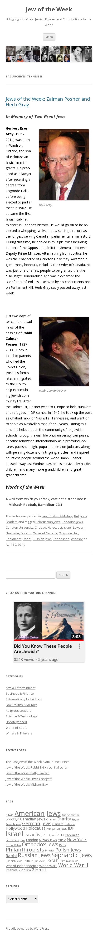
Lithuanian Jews (15, 840)
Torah (52, 860)
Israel (68, 527)
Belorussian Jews (47, 522)
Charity (64, 819)
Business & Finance (20, 693)
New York (77, 839)
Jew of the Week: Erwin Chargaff (29, 779)
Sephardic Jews (72, 855)
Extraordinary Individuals (24, 699)
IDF (71, 828)
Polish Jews (68, 849)
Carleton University (19, 527)
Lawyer (78, 527)
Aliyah (10, 815)
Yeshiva (12, 870)
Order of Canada (45, 533)
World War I (48, 866)
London (32, 839)
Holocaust (55, 527)
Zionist (39, 870)
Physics (49, 850)
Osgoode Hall (68, 533)
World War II (73, 865)
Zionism (25, 870)
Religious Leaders (18, 710)
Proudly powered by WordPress (27, 929)
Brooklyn (12, 819)
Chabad (40, 527)
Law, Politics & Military (57, 516)
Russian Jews (42, 539)
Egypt (75, 819)
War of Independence (22, 866)
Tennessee (61, 539)
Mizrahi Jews (48, 840)
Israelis (32, 834)
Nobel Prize (13, 845)
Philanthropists (25, 849)
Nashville (12, 533)
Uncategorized (16, 722)
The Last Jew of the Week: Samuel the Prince (37, 762)
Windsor (77, 539)
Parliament (13, 539)
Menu (49, 37)
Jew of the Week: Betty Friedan (27, 773)
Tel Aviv (39, 861)
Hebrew (69, 824)
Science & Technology (21, 716)
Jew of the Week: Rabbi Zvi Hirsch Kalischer (37, 767)
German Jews (36, 823)
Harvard (58, 824)
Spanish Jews (14, 861)
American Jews (38, 813)
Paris (62, 845)
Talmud (28, 861)
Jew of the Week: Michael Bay (27, 784)
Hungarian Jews (56, 828)
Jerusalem (52, 834)
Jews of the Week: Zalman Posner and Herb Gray (48, 102)
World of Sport (16, 727)
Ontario (25, 533)
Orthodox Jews (40, 844)
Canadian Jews (72, 522)
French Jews (13, 824)
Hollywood (15, 828)
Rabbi (27, 539)
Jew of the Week (49, 9)
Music (62, 840)
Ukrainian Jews (68, 861)
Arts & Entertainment (20, 688)
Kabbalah (72, 835)
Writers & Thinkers (19, 733)
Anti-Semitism (70, 815)
